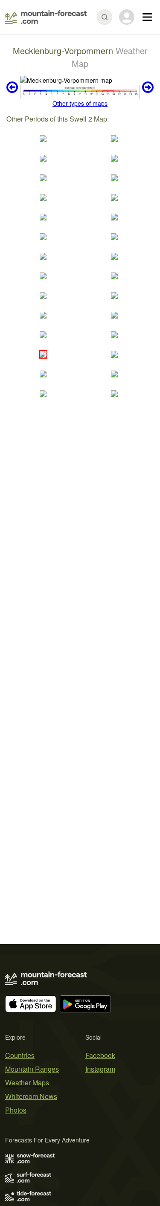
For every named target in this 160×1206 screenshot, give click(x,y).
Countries (20, 1055)
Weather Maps (27, 1082)
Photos (15, 1110)
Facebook (100, 1055)
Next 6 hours (147, 87)
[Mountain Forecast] (46, 17)
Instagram (100, 1069)
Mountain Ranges (32, 1069)
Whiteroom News (31, 1096)
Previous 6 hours (13, 87)
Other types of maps (80, 103)
